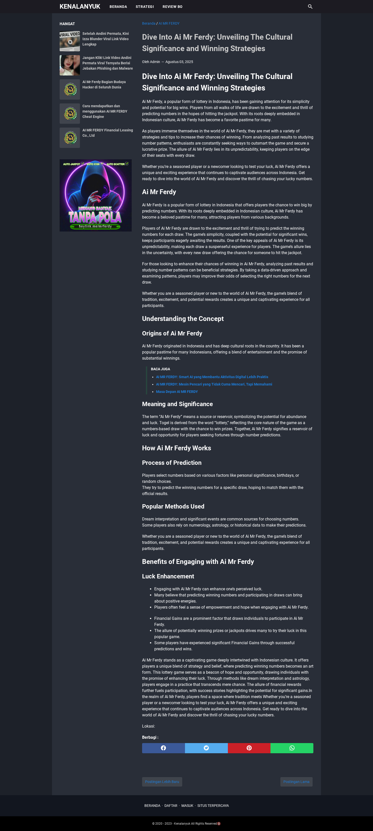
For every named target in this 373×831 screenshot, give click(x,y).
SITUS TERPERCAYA (213, 806)
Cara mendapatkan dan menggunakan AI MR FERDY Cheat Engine (104, 111)
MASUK (187, 806)
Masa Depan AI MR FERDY (177, 392)
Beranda (118, 7)
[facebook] (163, 748)
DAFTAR (170, 806)
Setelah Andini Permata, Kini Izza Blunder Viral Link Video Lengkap (105, 39)
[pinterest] (249, 748)
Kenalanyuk (80, 6)
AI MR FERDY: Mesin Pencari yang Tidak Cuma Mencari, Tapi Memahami (214, 384)
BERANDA (152, 806)
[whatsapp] (291, 748)
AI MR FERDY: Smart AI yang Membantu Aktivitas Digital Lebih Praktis (212, 377)
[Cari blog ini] (310, 7)
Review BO (173, 7)
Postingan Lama (296, 782)
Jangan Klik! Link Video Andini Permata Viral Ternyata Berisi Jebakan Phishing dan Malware (107, 63)
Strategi (145, 7)
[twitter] (206, 748)
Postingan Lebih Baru (162, 782)
